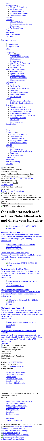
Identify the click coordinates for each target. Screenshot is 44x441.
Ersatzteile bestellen (13, 381)
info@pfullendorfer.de (15, 366)
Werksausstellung (16, 28)
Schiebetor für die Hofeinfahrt (21, 103)
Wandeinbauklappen (17, 76)
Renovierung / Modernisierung (17, 406)
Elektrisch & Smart (17, 65)
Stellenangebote (16, 9)
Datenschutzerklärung (14, 420)
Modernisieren (15, 59)
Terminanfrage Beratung (19, 107)
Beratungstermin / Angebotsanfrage (19, 401)
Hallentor (9, 84)
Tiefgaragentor (11, 82)
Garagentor (10, 53)
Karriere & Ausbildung (18, 7)
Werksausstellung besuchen (20, 109)
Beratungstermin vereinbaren (21, 24)
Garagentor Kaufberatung (15, 372)
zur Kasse (9, 36)
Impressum (10, 32)
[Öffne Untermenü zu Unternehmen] (17, 5)
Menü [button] (8, 49)
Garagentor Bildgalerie (14, 379)
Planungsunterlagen (17, 80)
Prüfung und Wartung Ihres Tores (22, 116)
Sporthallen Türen (17, 74)
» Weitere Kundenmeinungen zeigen (20, 204)
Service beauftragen (22, 435)
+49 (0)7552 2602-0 (15, 362)
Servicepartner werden (18, 15)
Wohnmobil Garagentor (19, 92)
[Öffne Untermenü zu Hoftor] (11, 99)
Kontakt (9, 20)
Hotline (15, 44)
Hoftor (8, 99)
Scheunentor (15, 90)
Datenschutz (10, 30)
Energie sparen (15, 61)
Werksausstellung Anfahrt (15, 403)
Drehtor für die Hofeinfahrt (20, 101)
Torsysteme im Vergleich (19, 57)
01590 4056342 (7, 185)
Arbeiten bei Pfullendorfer (15, 383)
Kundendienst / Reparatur (15, 408)
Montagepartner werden (19, 13)
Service (8, 105)
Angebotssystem (27, 426)
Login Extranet (15, 426)
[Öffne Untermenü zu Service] (12, 105)
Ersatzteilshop (11, 124)
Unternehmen (11, 5)
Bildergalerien (15, 67)
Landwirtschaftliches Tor (19, 88)
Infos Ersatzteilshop (13, 34)
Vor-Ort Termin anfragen (19, 431)
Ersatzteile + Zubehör (18, 118)
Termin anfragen (16, 178)
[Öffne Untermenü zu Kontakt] (12, 20)
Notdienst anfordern (17, 437)
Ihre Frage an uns (16, 22)
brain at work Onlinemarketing (12, 439)
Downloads (14, 26)
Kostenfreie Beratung (9, 182)
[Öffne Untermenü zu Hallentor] (13, 84)
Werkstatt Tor (15, 86)
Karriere (9, 18)
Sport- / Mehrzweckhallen (15, 69)
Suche (17, 46)
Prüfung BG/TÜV (12, 410)
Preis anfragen (28, 178)
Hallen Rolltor (15, 97)
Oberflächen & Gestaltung (20, 63)
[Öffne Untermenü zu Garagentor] (15, 53)
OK (29, 176)
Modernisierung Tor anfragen (21, 111)
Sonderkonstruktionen (18, 78)
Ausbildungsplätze (17, 11)
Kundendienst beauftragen (20, 113)
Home (8, 3)
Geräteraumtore (16, 71)
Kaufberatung (15, 55)
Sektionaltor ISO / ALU (19, 95)
